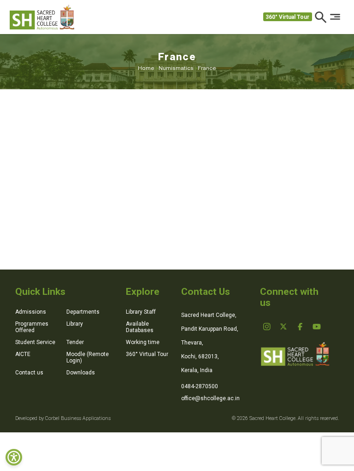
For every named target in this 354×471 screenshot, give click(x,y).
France (207, 68)
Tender (75, 342)
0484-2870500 (199, 386)
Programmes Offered (31, 327)
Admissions (30, 312)
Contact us (29, 372)
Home (148, 68)
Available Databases (139, 327)
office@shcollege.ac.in (210, 398)
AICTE (22, 354)
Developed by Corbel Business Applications (63, 418)
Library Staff (141, 312)
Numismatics (178, 68)
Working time (142, 342)
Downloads (80, 372)
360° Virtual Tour (287, 17)
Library (74, 324)
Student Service (35, 342)
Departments (83, 312)
